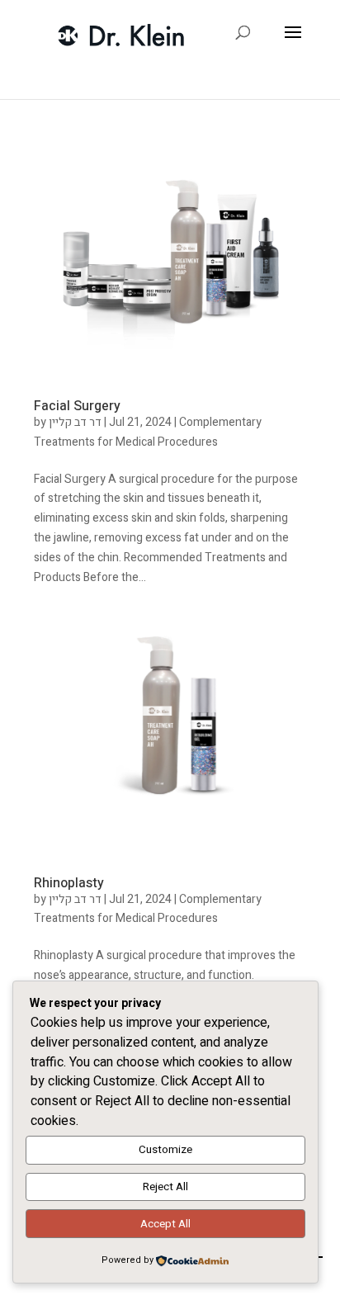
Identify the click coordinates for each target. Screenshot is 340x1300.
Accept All (165, 1224)
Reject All (165, 1187)
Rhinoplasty (69, 883)
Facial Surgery (77, 406)
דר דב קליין (75, 422)
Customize (165, 1150)
